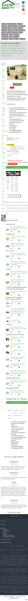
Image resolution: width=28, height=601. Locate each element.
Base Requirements (18, 415)
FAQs (26, 549)
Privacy (11, 552)
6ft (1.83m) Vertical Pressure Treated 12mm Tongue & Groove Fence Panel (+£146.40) (18, 273)
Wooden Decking (3, 153)
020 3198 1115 (15, 4)
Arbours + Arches (3, 190)
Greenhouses (4, 201)
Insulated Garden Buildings (3, 110)
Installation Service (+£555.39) (16, 301)
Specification (22, 410)
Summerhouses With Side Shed (4, 137)
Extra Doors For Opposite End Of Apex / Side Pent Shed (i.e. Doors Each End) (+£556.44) (18, 228)
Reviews (15, 413)
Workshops (4, 70)
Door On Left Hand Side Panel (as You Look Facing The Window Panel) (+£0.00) (18, 255)
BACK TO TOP (13, 516)
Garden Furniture (3, 179)
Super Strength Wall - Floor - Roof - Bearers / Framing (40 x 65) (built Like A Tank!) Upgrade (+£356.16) (18, 372)
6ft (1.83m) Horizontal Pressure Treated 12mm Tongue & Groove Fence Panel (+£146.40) (17, 281)
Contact (16, 552)
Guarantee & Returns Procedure (7, 549)
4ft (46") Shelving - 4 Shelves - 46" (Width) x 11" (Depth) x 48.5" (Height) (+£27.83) (18, 328)
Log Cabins (3, 143)
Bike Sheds (3, 167)
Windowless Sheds (4, 163)
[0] (24, 16)
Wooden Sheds (3, 88)
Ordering (22, 549)
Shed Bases (3, 205)
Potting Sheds (3, 126)
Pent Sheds (3, 157)
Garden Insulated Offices (3, 76)
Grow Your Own (3, 210)
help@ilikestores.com (7, 542)
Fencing (3, 184)
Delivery (20, 413)
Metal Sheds (3, 114)
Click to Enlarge (17, 84)
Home (5, 546)
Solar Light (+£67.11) (14, 320)
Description (16, 410)
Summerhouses (4, 131)
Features (9, 410)
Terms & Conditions (20, 546)
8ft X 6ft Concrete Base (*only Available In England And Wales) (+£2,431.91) (17, 245)
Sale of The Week (3, 82)
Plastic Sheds (3, 120)
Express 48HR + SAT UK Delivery (3, 96)
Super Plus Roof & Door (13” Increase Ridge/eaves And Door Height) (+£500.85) (18, 382)
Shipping (17, 549)
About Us (13, 546)
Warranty (10, 415)
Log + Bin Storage (3, 196)
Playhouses (4, 148)
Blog (9, 546)
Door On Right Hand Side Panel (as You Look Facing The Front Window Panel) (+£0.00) (18, 263)
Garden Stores (3, 173)
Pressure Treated (3, 103)
